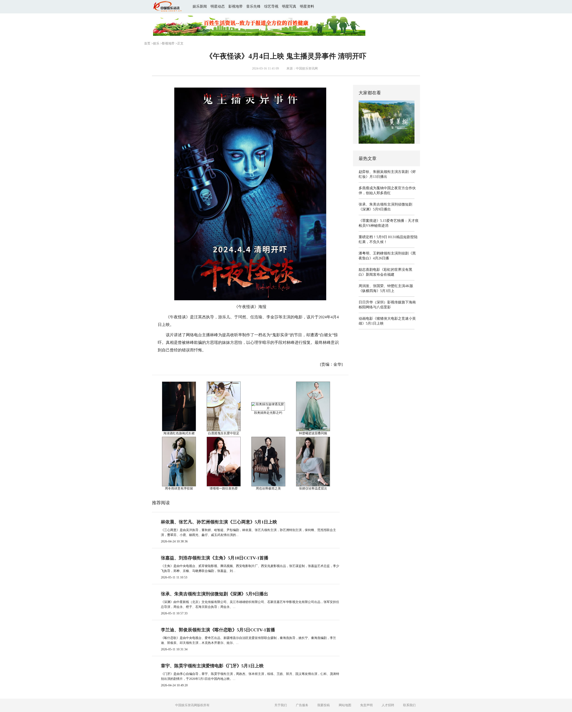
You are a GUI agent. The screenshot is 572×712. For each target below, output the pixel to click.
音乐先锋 (253, 6)
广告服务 (302, 705)
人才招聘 (388, 705)
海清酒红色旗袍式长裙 (179, 433)
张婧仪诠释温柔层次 (313, 488)
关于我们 (280, 705)
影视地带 (235, 6)
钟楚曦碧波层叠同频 (313, 433)
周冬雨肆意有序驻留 (179, 488)
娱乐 (156, 43)
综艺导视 (271, 6)
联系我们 (409, 705)
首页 (147, 43)
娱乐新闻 (200, 6)
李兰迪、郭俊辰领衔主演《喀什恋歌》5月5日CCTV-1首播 (218, 629)
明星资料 (307, 6)
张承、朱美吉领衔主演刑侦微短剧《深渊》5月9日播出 (214, 593)
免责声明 (366, 705)
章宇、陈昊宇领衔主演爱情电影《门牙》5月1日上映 (212, 665)
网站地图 (345, 705)
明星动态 (217, 6)
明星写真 (289, 6)
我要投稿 (323, 705)
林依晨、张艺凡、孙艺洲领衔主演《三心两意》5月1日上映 (219, 521)
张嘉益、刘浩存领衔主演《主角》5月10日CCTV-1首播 (214, 557)
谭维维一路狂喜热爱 (224, 488)
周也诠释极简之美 (268, 488)
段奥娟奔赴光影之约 (268, 412)
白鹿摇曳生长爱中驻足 (223, 433)
